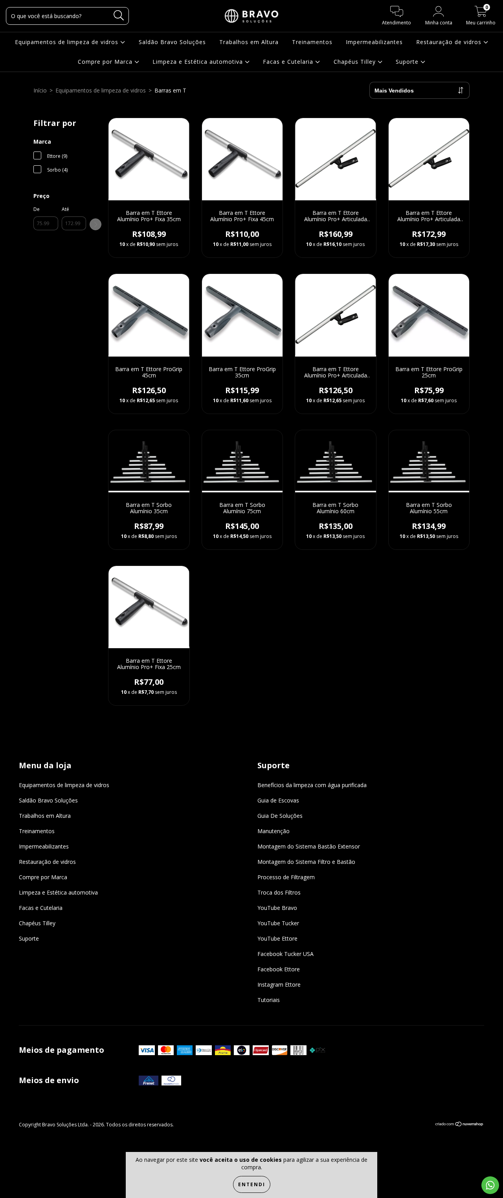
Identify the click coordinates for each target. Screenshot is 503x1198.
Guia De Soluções (280, 815)
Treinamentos (312, 42)
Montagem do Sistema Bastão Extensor (308, 846)
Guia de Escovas (278, 800)
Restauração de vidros (449, 42)
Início (40, 90)
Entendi (251, 1184)
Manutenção (273, 831)
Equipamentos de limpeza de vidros (67, 42)
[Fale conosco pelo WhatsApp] (490, 1185)
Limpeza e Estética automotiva (198, 61)
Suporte (408, 61)
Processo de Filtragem (286, 877)
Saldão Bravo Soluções (172, 42)
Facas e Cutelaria (289, 61)
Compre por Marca (106, 61)
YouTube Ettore (277, 938)
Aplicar (95, 224)
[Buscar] (119, 15)
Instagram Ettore (279, 984)
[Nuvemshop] (459, 1125)
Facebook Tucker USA (285, 954)
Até (65, 209)
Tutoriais (268, 1000)
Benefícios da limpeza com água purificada (312, 785)
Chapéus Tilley (356, 61)
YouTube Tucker (278, 923)
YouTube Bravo (277, 907)
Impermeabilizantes (374, 42)
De (36, 209)
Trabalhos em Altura (249, 42)
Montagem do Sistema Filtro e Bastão (306, 861)
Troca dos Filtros (279, 892)
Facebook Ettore (278, 969)
